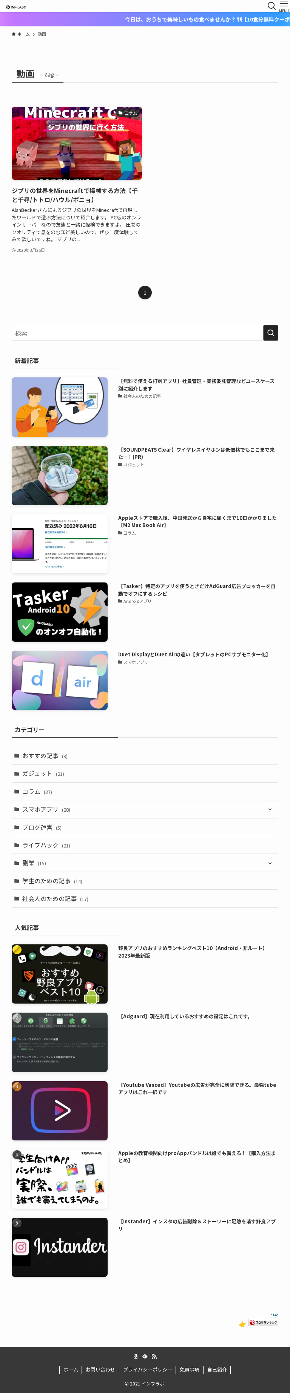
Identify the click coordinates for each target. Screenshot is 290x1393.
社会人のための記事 (55, 898)
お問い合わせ (100, 1369)
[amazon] (136, 1356)
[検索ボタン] (272, 6)
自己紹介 (217, 1369)
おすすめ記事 (45, 755)
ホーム (70, 1369)
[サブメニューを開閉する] (270, 809)
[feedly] (145, 1356)
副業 (34, 862)
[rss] (154, 1356)
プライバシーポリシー (147, 1369)
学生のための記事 (52, 880)
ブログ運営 (42, 827)
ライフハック (46, 844)
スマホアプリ (46, 809)
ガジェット (43, 773)
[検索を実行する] (270, 333)
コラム (37, 791)
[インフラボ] (16, 6)
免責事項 (189, 1369)
